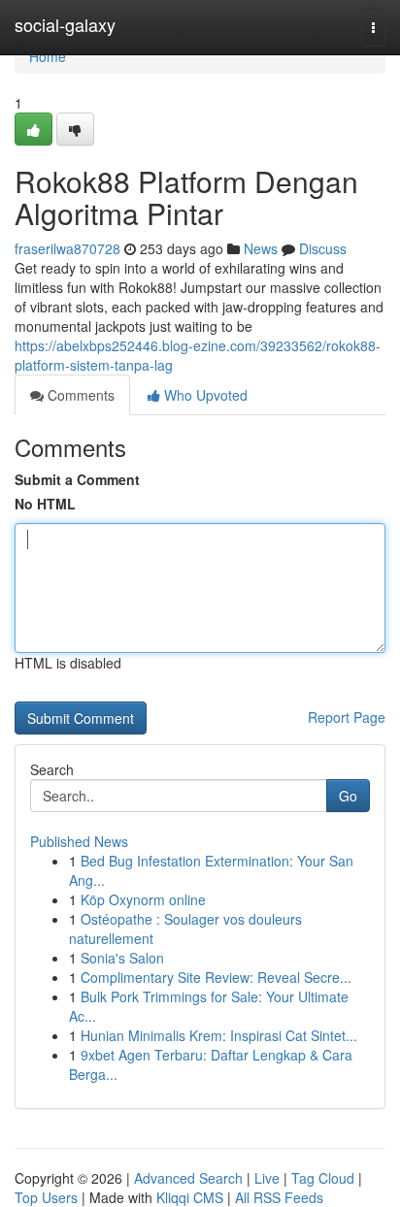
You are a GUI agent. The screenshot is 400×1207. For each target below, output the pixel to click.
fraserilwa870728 (67, 248)
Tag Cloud (322, 1178)
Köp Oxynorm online (143, 899)
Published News (79, 841)
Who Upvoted (204, 395)
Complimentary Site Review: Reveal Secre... (216, 977)
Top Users (46, 1197)
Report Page (346, 717)
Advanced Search (188, 1178)
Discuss (323, 248)
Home (47, 56)
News (261, 248)
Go (348, 795)
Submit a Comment (77, 479)
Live (267, 1178)
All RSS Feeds (279, 1197)
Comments (79, 395)
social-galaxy (65, 24)
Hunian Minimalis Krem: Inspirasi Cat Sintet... (219, 1035)
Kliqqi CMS (189, 1197)
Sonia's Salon (122, 957)
